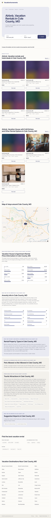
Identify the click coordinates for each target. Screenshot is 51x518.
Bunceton (4, 494)
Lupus (36, 497)
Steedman (37, 504)
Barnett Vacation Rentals (23, 466)
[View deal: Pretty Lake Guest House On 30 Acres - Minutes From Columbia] (37, 143)
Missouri (16, 9)
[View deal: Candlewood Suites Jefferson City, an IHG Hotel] (37, 100)
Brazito (36, 472)
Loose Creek (20, 491)
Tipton (19, 472)
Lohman (3, 482)
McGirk (3, 472)
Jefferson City (21, 478)
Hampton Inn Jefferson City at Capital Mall (10, 81)
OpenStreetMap (44, 241)
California (36, 469)
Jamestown (20, 494)
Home (6, 9)
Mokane (3, 504)
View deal (13, 88)
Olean (3, 469)
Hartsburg (20, 497)
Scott (36, 482)
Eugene (3, 475)
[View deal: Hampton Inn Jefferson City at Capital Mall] (13, 70)
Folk (2, 485)
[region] (25, 225)
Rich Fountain (4, 488)
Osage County (38, 485)
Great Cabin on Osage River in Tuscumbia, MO (11, 112)
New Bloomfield (21, 504)
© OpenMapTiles (35, 241)
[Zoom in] (47, 208)
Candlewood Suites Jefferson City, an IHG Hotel (36, 112)
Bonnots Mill (37, 488)
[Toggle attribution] (47, 241)
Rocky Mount (21, 469)
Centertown (37, 478)
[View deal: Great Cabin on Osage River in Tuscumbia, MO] (13, 100)
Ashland (3, 497)
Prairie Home (37, 494)
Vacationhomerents (11, 2)
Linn (19, 485)
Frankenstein (4, 491)
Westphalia (20, 488)
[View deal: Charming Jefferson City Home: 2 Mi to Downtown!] (13, 143)
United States (11, 9)
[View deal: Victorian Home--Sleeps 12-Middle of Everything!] (13, 173)
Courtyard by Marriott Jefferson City (33, 81)
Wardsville (37, 475)
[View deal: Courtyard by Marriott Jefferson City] (37, 70)
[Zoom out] (47, 210)
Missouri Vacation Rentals (7, 466)
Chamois (20, 501)
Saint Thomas (21, 475)
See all (47, 58)
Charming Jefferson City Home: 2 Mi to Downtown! (12, 154)
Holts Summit (4, 478)
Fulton (36, 501)
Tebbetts (36, 491)
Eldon (36, 466)
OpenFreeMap (29, 241)
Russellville (20, 482)
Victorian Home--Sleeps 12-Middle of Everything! (12, 185)
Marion (3, 501)
